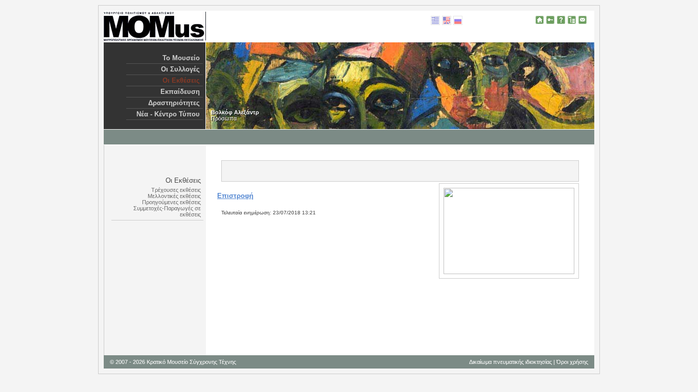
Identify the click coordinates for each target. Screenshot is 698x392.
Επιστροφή (235, 196)
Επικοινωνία (582, 20)
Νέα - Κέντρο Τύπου (168, 114)
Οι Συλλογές (180, 69)
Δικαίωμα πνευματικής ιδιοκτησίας (510, 362)
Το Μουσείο (181, 58)
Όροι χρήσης (572, 362)
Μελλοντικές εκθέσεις (174, 196)
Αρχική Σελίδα (540, 20)
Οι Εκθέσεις (181, 80)
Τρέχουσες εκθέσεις (176, 190)
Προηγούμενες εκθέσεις (171, 202)
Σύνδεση (550, 20)
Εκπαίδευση (180, 91)
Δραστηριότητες (174, 103)
